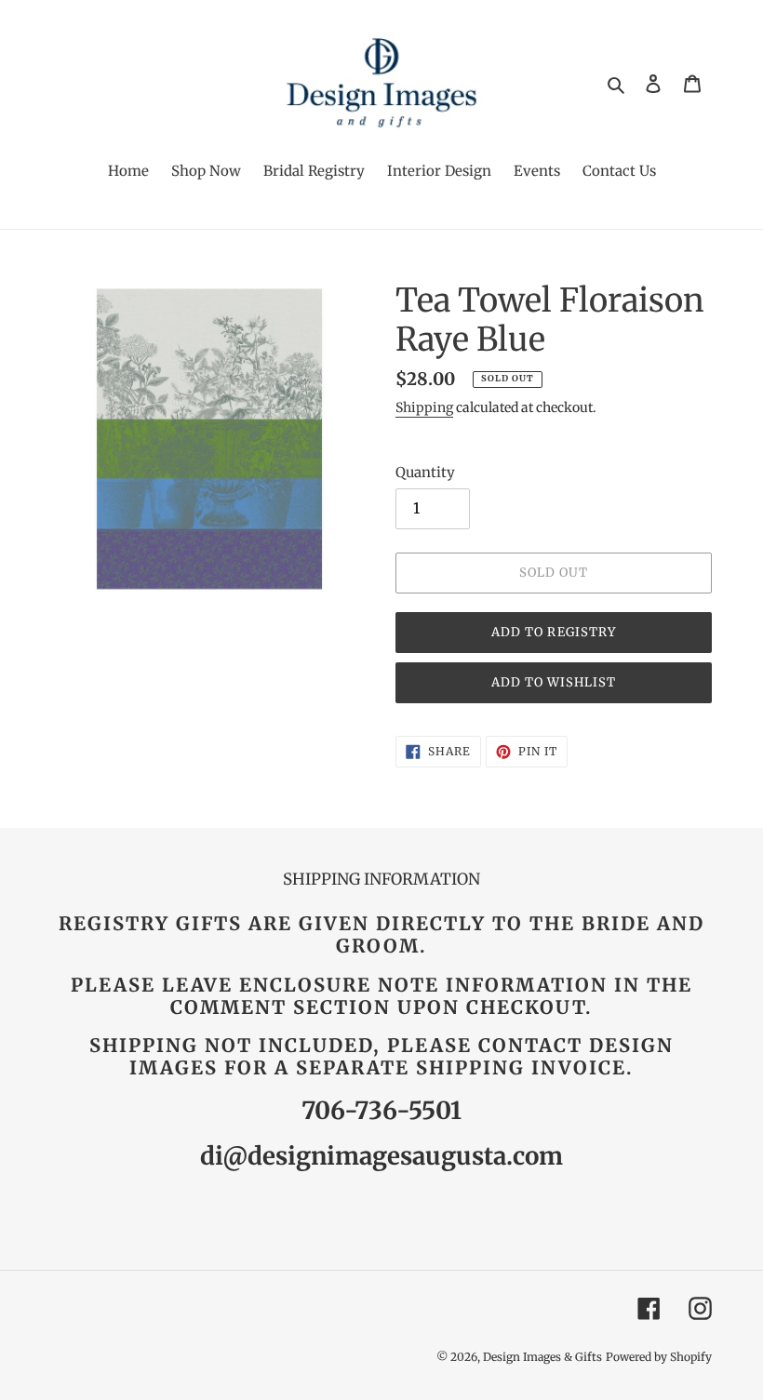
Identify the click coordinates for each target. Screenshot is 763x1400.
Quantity (425, 472)
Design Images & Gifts (542, 1357)
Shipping (424, 407)
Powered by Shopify (659, 1357)
